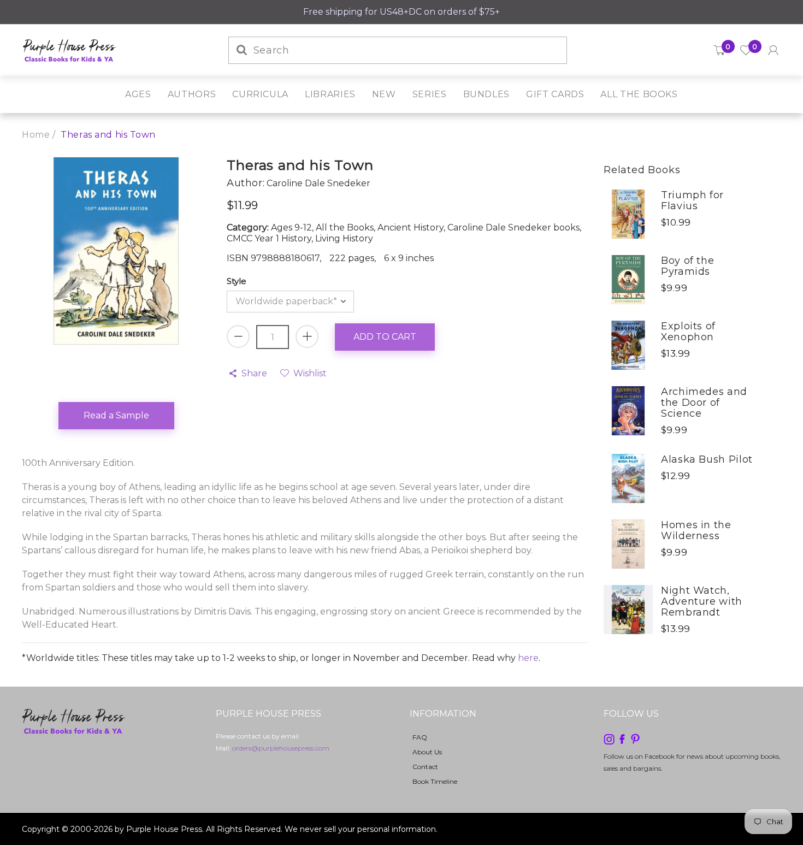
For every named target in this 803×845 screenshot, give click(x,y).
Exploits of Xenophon (688, 331)
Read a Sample (116, 415)
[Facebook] (622, 738)
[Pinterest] (635, 738)
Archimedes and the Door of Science (704, 402)
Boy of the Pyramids (687, 266)
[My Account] (773, 50)
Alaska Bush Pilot (707, 459)
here (528, 658)
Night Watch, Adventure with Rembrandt (701, 601)
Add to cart (384, 337)
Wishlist (309, 373)
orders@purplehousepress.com (280, 748)
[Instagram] (609, 738)
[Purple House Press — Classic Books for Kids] (69, 49)
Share (254, 373)
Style (236, 281)
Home (36, 134)
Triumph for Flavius (692, 200)
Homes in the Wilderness (696, 530)
